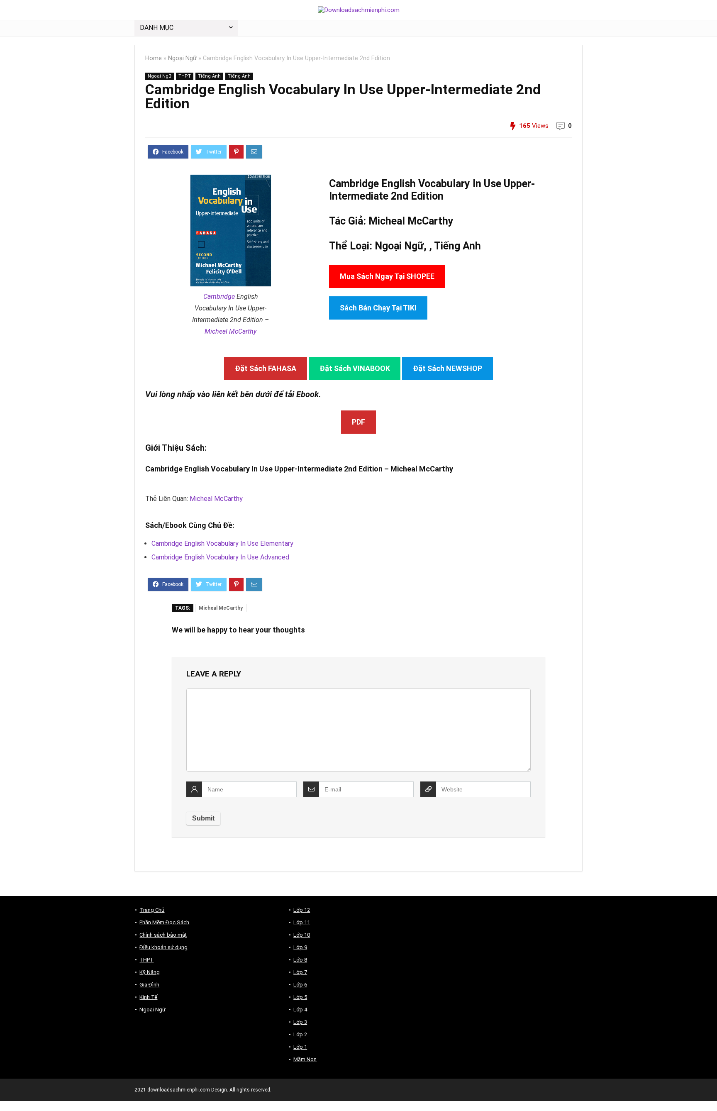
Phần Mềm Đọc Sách (164, 922)
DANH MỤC (156, 28)
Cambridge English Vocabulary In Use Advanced (220, 557)
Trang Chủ (151, 910)
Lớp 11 (301, 922)
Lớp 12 (301, 910)
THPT (184, 76)
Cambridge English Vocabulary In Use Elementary (222, 543)
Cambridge (219, 296)
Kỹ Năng (149, 972)
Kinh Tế (148, 997)
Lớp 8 (300, 960)
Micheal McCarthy (230, 331)
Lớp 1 (300, 1047)
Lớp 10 (301, 935)
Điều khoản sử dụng (163, 947)
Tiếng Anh (209, 76)
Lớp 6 (300, 985)
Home (153, 58)
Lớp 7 (300, 972)
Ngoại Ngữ (182, 58)
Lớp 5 (300, 997)
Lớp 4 (300, 1009)
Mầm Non (305, 1059)
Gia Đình (149, 985)
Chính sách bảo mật (163, 935)
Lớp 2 (300, 1034)
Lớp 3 (300, 1022)
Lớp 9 (300, 947)
